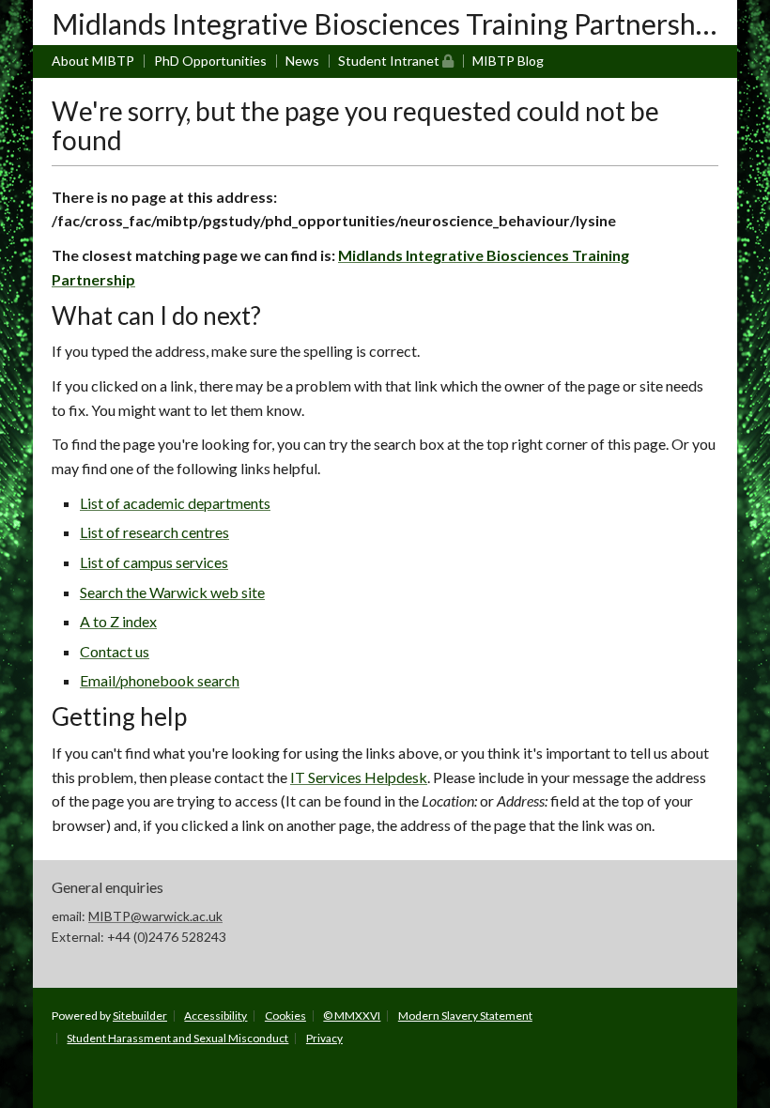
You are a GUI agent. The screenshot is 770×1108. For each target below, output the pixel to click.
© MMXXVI (351, 1015)
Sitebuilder (140, 1015)
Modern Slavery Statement (465, 1015)
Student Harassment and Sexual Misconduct (177, 1038)
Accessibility (215, 1015)
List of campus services (154, 562)
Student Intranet (396, 60)
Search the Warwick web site (172, 592)
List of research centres (154, 532)
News (302, 61)
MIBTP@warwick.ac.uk (155, 916)
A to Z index (118, 621)
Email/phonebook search (159, 680)
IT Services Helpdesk (358, 777)
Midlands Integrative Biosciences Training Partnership (385, 23)
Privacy (324, 1038)
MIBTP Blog (508, 61)
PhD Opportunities (210, 61)
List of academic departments (175, 503)
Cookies (285, 1015)
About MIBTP (93, 61)
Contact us (114, 651)
